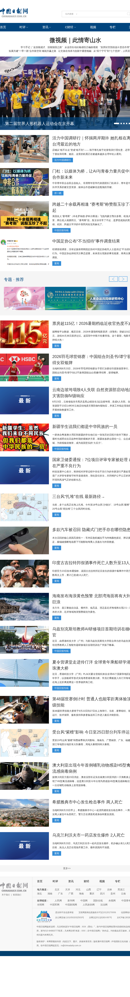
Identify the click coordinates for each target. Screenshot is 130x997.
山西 (88, 889)
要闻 (56, 263)
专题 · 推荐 (14, 279)
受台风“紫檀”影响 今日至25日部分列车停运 (91, 732)
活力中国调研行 (62, 160)
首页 (3, 27)
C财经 (69, 27)
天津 (67, 889)
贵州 (113, 893)
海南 (81, 893)
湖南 (50, 893)
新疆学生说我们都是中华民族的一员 (84, 426)
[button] (116, 123)
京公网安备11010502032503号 (69, 917)
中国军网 (54, 904)
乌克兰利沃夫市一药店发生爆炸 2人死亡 (88, 835)
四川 (102, 893)
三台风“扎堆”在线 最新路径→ (78, 496)
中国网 (84, 900)
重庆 (92, 893)
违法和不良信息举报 (64, 912)
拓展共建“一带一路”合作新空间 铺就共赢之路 (32, 51)
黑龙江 (121, 889)
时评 (22, 27)
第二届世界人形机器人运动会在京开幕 (39, 123)
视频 (93, 27)
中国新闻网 (71, 904)
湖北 (39, 893)
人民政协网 (89, 904)
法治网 (103, 904)
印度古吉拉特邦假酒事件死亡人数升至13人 (91, 562)
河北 (78, 889)
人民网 (58, 900)
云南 (123, 893)
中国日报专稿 (61, 230)
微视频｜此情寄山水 (75, 40)
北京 (57, 889)
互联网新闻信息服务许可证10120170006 (97, 912)
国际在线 (98, 900)
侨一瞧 (57, 193)
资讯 (45, 27)
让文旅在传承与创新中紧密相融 (74, 51)
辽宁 (99, 889)
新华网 (71, 900)
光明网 (40, 904)
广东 (60, 893)
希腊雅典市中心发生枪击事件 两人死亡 (87, 802)
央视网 (112, 900)
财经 (86, 881)
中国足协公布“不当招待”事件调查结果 (86, 241)
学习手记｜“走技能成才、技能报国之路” (42, 47)
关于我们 (6, 895)
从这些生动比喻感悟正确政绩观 (81, 47)
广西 (71, 893)
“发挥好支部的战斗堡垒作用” (115, 47)
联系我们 (17, 895)
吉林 (109, 889)
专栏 (113, 27)
